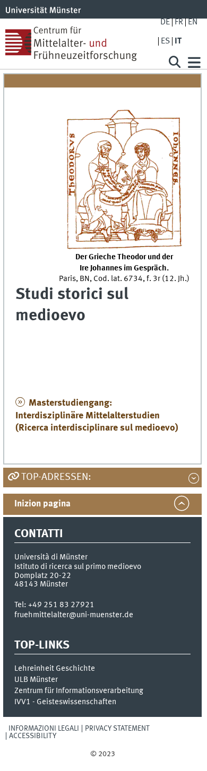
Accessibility (32, 736)
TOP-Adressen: (56, 477)
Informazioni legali (43, 728)
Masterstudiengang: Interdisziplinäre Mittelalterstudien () (96, 415)
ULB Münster (36, 680)
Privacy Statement (117, 728)
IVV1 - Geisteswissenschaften (65, 702)
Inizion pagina (42, 504)
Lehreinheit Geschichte (54, 668)
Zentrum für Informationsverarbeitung (78, 691)
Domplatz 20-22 (42, 576)
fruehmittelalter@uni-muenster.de (73, 615)
